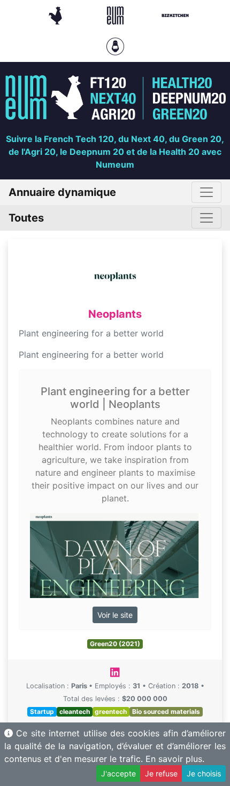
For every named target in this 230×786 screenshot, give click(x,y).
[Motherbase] (115, 45)
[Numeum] (117, 14)
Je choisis (204, 773)
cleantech (74, 712)
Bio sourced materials (166, 712)
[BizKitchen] (175, 14)
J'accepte (118, 773)
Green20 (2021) (115, 644)
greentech (111, 712)
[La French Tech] (57, 14)
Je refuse (161, 773)
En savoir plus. (174, 758)
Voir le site (115, 614)
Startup (42, 712)
